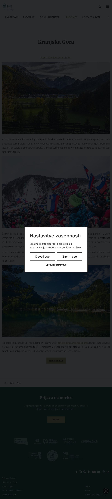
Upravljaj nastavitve (56, 264)
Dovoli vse (42, 256)
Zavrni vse (69, 256)
